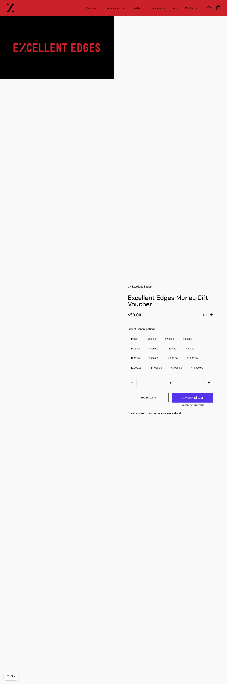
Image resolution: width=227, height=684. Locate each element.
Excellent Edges (141, 286)
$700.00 (190, 348)
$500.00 (153, 348)
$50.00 (134, 339)
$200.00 (169, 339)
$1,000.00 (172, 358)
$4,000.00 (156, 367)
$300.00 (187, 339)
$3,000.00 (136, 367)
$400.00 (135, 348)
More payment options (193, 405)
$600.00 (171, 348)
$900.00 (153, 358)
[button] (208, 382)
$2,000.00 (192, 358)
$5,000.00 (176, 367)
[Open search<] (209, 8)
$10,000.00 (197, 367)
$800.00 (135, 358)
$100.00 (151, 339)
